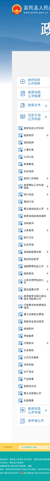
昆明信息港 (38, 459)
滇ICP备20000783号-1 (10, 473)
